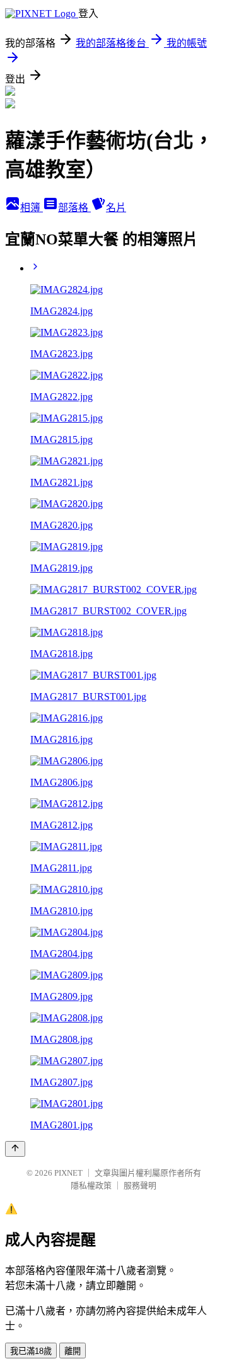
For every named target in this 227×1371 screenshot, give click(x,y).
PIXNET (68, 1173)
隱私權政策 (91, 1185)
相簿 (31, 207)
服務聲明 (140, 1185)
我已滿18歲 (31, 1351)
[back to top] (15, 1149)
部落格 (74, 207)
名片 (116, 207)
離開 (72, 1351)
